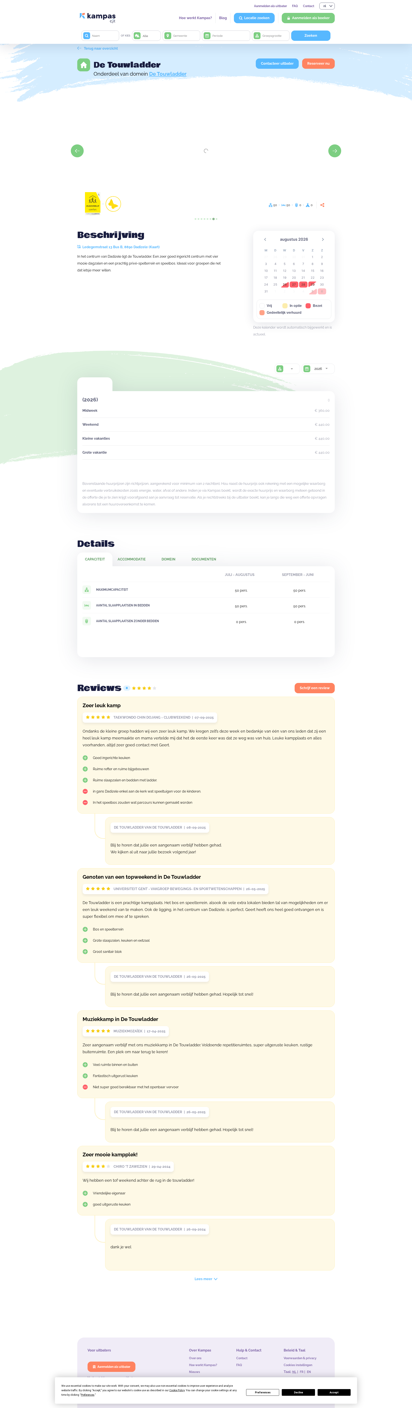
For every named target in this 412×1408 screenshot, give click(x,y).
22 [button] (313, 277)
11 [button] (275, 270)
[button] (265, 239)
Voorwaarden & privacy (300, 1358)
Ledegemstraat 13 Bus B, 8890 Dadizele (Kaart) (121, 247)
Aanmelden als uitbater (270, 6)
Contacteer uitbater (277, 63)
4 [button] (275, 264)
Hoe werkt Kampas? (195, 18)
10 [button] (266, 270)
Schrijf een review (315, 688)
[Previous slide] (77, 150)
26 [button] (285, 284)
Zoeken (310, 36)
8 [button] (313, 264)
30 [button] (322, 284)
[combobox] (291, 369)
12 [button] (284, 270)
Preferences (263, 1392)
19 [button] (284, 277)
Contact (308, 6)
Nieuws (194, 1372)
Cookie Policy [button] (177, 1390)
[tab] (195, 219)
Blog (223, 18)
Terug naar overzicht (100, 48)
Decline (298, 1392)
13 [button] (294, 270)
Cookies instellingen (298, 1365)
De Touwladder (167, 74)
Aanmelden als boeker (311, 18)
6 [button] (294, 264)
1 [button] (312, 257)
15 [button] (312, 270)
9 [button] (322, 264)
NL (294, 1372)
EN (309, 1372)
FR (301, 1372)
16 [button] (322, 270)
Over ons (195, 1358)
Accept (334, 1392)
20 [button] (294, 277)
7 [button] (303, 264)
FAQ (295, 6)
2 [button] (322, 257)
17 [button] (266, 277)
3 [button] (266, 264)
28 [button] (303, 284)
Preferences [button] (87, 1394)
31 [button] (266, 291)
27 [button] (294, 284)
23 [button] (322, 277)
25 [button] (275, 284)
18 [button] (275, 277)
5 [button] (285, 264)
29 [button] (313, 284)
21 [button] (303, 277)
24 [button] (266, 284)
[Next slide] (334, 150)
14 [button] (303, 270)
